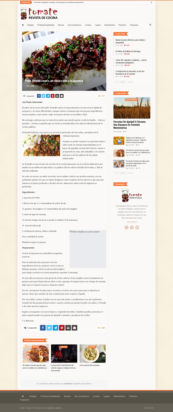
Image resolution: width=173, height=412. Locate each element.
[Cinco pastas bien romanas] (93, 353)
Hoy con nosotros (74, 25)
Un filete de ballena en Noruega (128, 51)
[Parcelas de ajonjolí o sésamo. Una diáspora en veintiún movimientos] (131, 108)
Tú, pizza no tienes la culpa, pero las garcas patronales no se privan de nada (137, 163)
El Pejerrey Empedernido (45, 25)
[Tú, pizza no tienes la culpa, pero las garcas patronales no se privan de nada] (118, 164)
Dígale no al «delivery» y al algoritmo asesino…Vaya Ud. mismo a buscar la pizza (136, 140)
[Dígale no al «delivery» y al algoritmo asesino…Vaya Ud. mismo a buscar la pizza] (118, 141)
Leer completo (132, 222)
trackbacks (68, 383)
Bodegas (30, 25)
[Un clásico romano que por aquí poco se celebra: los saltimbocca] (36, 353)
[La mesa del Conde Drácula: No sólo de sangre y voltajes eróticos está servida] (64, 353)
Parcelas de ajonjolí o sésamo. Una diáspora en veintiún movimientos (59, 2)
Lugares (98, 25)
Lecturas (88, 25)
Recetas (61, 25)
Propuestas (134, 25)
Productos (122, 25)
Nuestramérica (109, 25)
